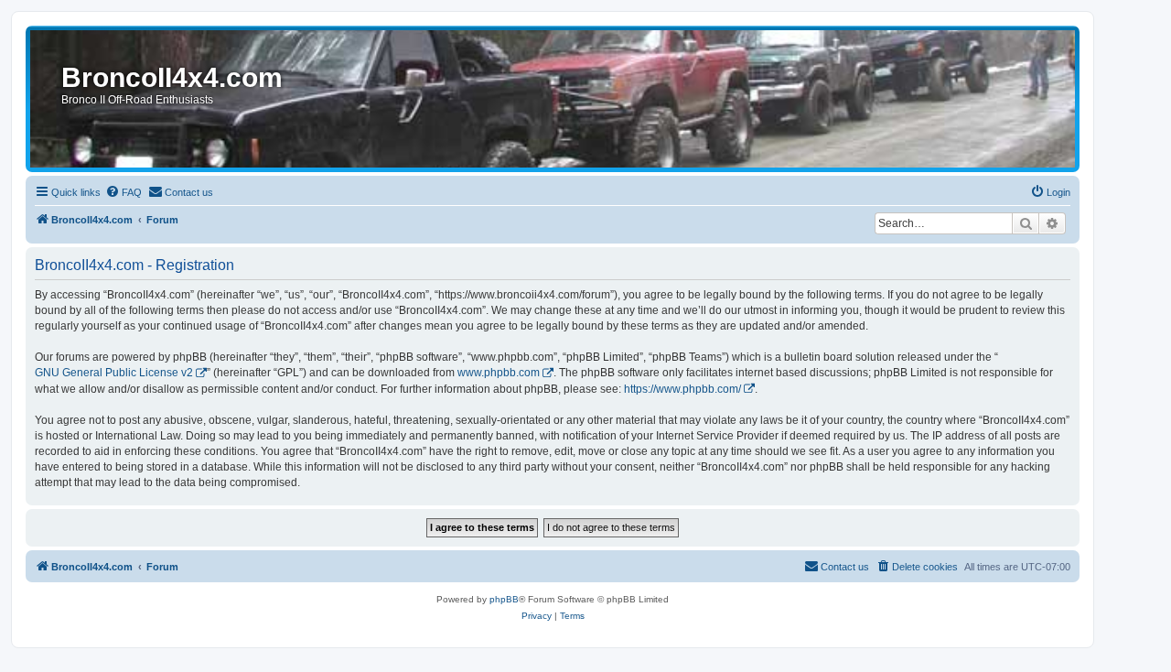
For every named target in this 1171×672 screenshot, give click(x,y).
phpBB (504, 599)
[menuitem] (123, 192)
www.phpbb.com (498, 372)
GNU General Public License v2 (114, 372)
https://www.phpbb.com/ (682, 389)
